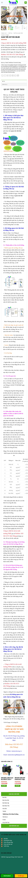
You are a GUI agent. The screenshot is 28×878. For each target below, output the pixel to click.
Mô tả (3, 81)
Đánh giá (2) (4, 84)
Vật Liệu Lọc (5, 817)
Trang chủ (4, 33)
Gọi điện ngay (21, 875)
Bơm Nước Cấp (6, 803)
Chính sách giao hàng (8, 842)
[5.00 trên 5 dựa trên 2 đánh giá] (14, 39)
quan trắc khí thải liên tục (14, 67)
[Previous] (3, 15)
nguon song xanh (6, 67)
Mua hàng (4, 785)
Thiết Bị (10, 33)
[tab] (14, 81)
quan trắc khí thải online (16, 69)
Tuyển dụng (6, 846)
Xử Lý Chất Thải (6, 822)
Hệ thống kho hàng (8, 840)
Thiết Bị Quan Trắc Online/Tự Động (14, 62)
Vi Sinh (4, 819)
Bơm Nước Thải (6, 805)
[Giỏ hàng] (25, 2)
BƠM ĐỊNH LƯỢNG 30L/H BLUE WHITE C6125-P (7, 778)
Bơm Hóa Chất (6, 800)
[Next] (24, 15)
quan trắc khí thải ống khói (7, 69)
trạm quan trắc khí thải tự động (9, 72)
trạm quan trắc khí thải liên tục (11, 70)
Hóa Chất (5, 808)
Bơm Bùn (5, 797)
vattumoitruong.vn (16, 751)
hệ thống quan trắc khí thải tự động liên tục (10, 66)
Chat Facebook (7, 875)
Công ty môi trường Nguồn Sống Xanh (11, 64)
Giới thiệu (6, 838)
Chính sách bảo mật (8, 844)
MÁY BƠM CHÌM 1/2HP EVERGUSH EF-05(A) (20, 778)
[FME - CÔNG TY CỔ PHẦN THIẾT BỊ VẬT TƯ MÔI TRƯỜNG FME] (13, 2)
